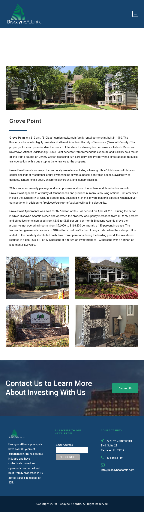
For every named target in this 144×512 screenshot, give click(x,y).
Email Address (64, 444)
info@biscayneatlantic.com (117, 470)
